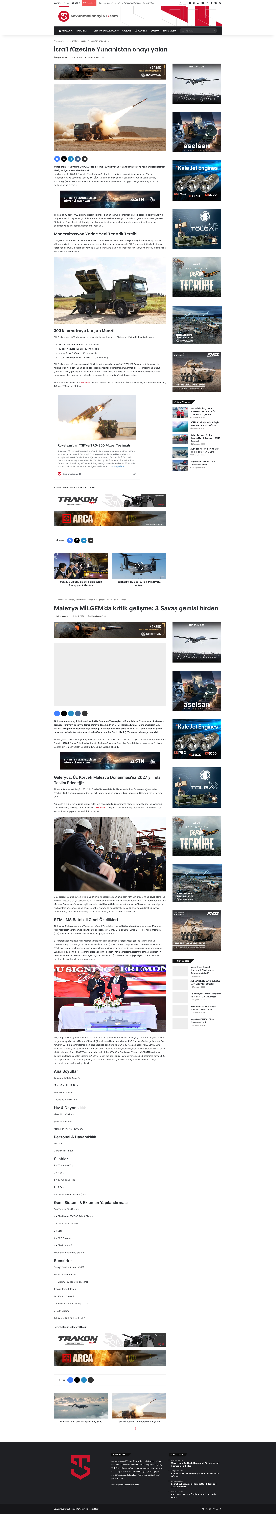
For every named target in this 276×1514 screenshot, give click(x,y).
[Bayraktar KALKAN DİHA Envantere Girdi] (180, 465)
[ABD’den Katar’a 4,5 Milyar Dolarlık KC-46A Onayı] (180, 452)
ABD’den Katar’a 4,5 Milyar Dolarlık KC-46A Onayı (204, 450)
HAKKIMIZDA (169, 30)
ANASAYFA (66, 30)
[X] (64, 159)
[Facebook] (57, 159)
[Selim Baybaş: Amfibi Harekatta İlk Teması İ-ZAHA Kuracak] (180, 439)
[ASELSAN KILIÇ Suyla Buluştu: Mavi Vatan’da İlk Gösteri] (180, 426)
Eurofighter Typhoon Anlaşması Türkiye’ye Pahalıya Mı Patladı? (128, 3)
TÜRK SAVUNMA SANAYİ (105, 30)
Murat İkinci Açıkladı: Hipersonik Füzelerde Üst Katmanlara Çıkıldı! (203, 411)
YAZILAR (126, 30)
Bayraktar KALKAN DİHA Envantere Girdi (202, 463)
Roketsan (85, 382)
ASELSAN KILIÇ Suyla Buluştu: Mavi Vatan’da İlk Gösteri (205, 424)
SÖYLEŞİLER (141, 30)
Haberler (70, 41)
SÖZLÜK (155, 30)
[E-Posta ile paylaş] (85, 159)
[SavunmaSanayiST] (138, 16)
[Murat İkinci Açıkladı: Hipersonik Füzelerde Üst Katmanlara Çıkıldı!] (180, 412)
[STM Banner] (110, 201)
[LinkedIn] (71, 159)
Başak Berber (61, 57)
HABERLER (81, 30)
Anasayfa (60, 41)
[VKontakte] (78, 159)
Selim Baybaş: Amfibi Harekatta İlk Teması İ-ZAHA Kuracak (205, 438)
